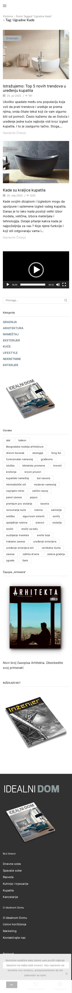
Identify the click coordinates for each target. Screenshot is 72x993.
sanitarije (56, 509)
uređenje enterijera (44, 541)
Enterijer (12, 38)
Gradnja (10, 322)
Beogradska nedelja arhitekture (25, 446)
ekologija (37, 452)
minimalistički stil (16, 484)
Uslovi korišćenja (14, 924)
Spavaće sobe (12, 870)
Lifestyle (10, 353)
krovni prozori (33, 471)
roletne (38, 509)
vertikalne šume (51, 547)
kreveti (57, 465)
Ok (11, 984)
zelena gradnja (56, 554)
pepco (33, 497)
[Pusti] (8, 285)
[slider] (33, 285)
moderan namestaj (45, 484)
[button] (36, 270)
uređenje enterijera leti (20, 547)
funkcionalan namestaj (19, 459)
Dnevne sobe (12, 864)
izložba (10, 465)
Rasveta (8, 877)
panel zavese (14, 497)
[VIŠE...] (36, 57)
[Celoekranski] (64, 285)
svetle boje (43, 535)
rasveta (44, 503)
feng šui (56, 452)
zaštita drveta (31, 554)
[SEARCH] (66, 300)
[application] (36, 269)
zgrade (10, 560)
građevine (47, 459)
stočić (9, 528)
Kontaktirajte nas (14, 937)
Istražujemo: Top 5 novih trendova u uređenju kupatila (34, 88)
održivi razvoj (40, 490)
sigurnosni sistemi (33, 516)
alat (8, 440)
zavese (10, 554)
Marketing (10, 931)
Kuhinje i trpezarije (15, 884)
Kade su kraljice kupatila (24, 190)
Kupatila (8, 890)
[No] (66, 973)
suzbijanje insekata (17, 535)
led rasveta (43, 478)
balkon (22, 440)
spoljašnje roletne (16, 522)
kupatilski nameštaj (17, 478)
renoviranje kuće (16, 509)
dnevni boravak (15, 452)
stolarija (57, 522)
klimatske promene (33, 465)
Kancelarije (10, 897)
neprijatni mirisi (15, 490)
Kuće (7, 346)
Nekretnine (12, 359)
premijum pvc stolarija (19, 503)
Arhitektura (13, 328)
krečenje (11, 471)
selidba (10, 516)
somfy (56, 516)
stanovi (40, 522)
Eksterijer (11, 340)
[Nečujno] (58, 285)
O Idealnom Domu (15, 918)
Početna (8, 16)
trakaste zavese (15, 541)
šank (25, 560)
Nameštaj (11, 334)
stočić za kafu (29, 528)
